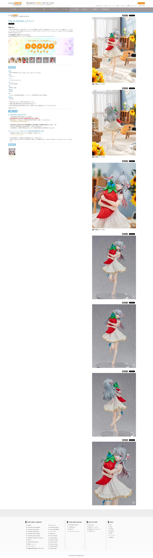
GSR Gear (71, 529)
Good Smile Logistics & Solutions (33, 535)
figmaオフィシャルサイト (94, 527)
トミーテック (112, 535)
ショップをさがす (122, 5)
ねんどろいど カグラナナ (12, 157)
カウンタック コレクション (74, 531)
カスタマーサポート (133, 5)
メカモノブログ (53, 531)
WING (111, 533)
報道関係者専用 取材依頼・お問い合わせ (35, 548)
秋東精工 (111, 537)
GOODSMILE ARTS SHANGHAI (33, 533)
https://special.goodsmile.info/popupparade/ (44, 36)
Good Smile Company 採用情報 (33, 527)
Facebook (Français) (54, 539)
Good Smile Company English (33, 529)
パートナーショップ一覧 (16, 134)
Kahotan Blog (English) (54, 527)
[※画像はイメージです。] (114, 81)
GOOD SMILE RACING (73, 524)
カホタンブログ (53, 525)
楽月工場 (29, 539)
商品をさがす (100, 5)
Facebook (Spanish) (54, 546)
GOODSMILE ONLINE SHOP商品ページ (20, 121)
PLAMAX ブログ (92, 531)
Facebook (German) (54, 544)
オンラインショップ (110, 5)
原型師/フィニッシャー (31, 544)
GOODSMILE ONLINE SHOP (33, 531)
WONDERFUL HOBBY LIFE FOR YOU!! (35, 537)
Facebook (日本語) (53, 535)
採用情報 (143, 5)
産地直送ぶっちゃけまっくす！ (95, 529)
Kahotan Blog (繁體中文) (54, 529)
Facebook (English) (53, 537)
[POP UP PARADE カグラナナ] (114, 298)
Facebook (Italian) (53, 548)
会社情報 (29, 525)
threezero (112, 531)
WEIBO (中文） (53, 533)
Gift (110, 524)
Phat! (111, 526)
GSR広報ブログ (72, 527)
